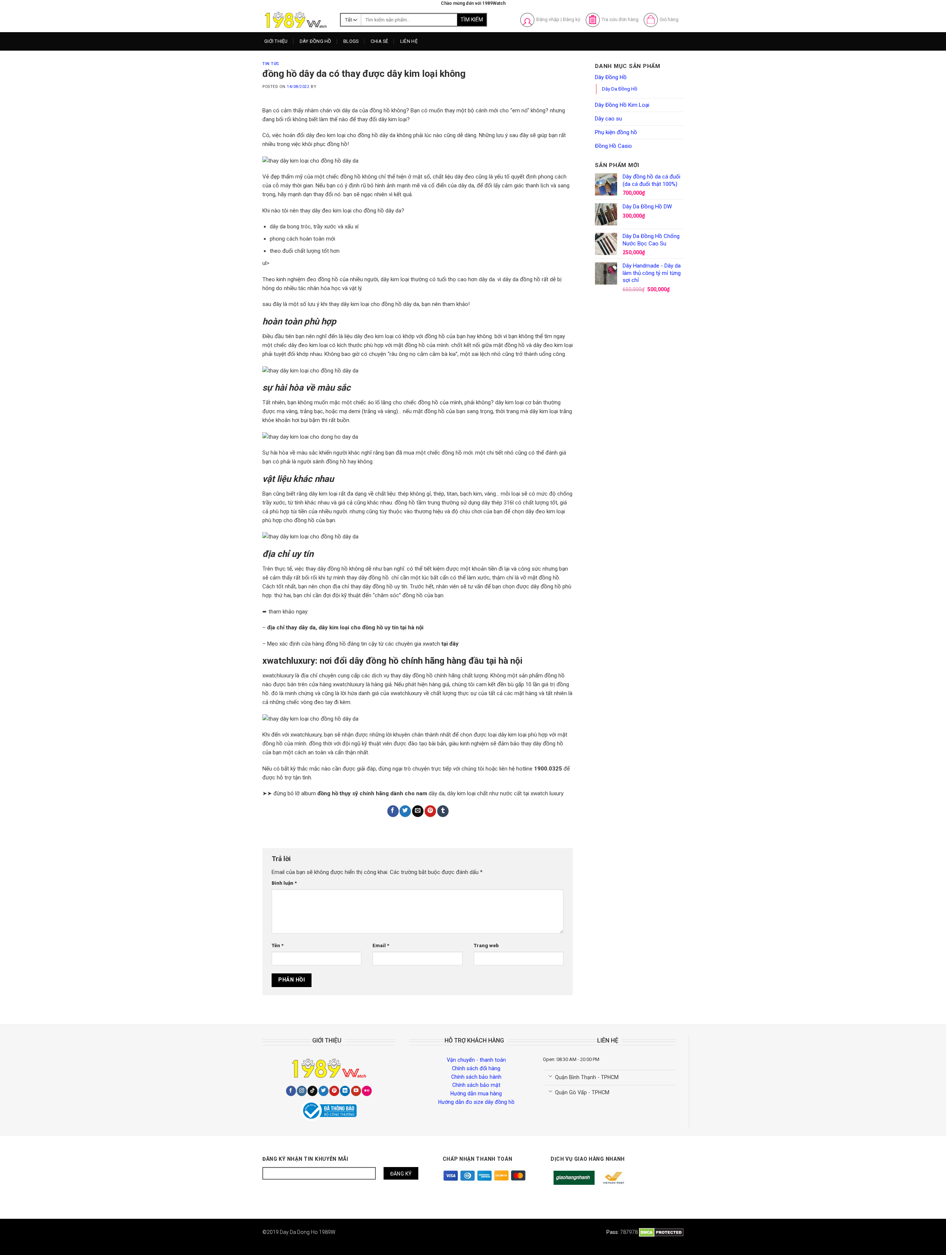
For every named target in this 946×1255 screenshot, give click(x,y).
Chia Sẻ (379, 41)
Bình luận (284, 883)
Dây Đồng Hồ (315, 41)
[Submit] (471, 20)
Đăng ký (571, 19)
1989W (327, 1232)
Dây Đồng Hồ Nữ (324, 69)
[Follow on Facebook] (291, 1091)
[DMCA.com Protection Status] (661, 1232)
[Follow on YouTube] (356, 1091)
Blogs (350, 41)
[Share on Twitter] (405, 811)
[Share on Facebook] (393, 811)
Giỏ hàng (669, 19)
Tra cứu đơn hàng (620, 19)
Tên (277, 945)
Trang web (486, 945)
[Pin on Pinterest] (430, 811)
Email (380, 945)
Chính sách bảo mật (476, 1085)
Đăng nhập (547, 19)
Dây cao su (608, 118)
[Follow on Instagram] (302, 1091)
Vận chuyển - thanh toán (476, 1060)
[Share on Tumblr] (443, 811)
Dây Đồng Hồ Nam (326, 56)
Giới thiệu (276, 41)
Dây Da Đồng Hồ (619, 89)
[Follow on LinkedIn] (345, 1091)
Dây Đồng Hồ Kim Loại (331, 83)
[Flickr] (367, 1091)
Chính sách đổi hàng (476, 1068)
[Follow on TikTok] (312, 1091)
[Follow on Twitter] (324, 1091)
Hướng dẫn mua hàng (476, 1093)
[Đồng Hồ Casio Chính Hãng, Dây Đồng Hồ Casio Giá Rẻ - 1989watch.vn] (295, 19)
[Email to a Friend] (417, 811)
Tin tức (270, 63)
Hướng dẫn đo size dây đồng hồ (476, 1102)
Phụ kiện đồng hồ (616, 132)
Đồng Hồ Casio (613, 146)
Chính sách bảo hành (476, 1077)
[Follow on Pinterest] (334, 1091)
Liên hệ (409, 41)
